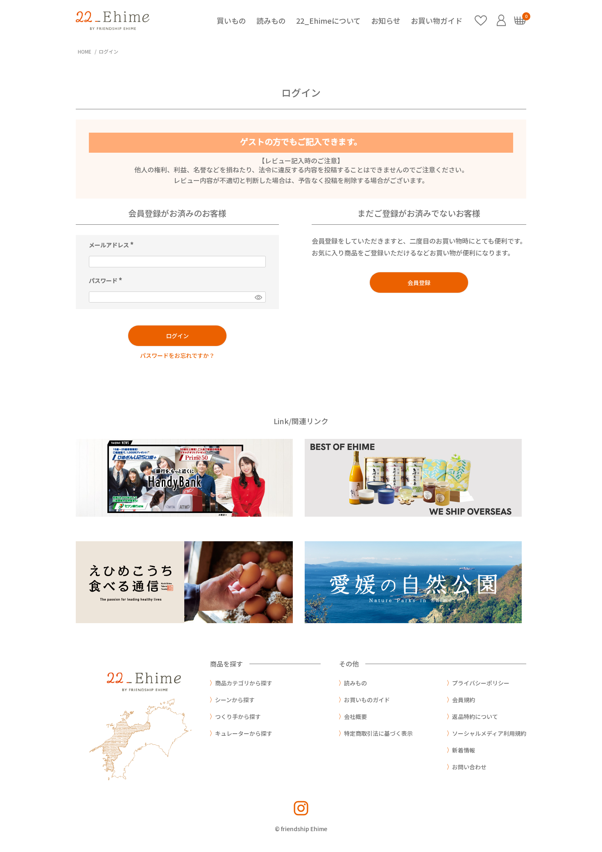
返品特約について (475, 716)
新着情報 (463, 750)
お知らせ (386, 20)
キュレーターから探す (243, 733)
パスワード (106, 280)
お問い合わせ (469, 767)
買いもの (231, 20)
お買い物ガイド (436, 20)
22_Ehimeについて (328, 20)
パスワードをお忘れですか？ (177, 355)
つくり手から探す (238, 716)
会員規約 (463, 700)
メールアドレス (112, 245)
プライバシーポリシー (480, 683)
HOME (84, 51)
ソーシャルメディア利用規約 (489, 733)
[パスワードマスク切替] (258, 297)
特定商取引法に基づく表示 (378, 733)
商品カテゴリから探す (243, 683)
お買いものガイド (367, 700)
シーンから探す (235, 700)
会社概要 (355, 716)
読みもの (271, 20)
